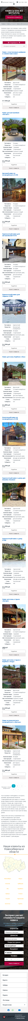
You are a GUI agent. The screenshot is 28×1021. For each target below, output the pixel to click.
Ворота (5, 980)
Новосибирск (7, 878)
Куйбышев (20, 883)
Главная (3, 24)
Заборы (5, 985)
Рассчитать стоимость (14, 17)
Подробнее (14, 104)
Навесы (9, 24)
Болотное (7, 903)
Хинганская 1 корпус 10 (8, 2)
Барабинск (20, 888)
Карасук (8, 893)
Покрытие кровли (14, 942)
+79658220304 (19, 1018)
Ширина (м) (14, 928)
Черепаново (20, 898)
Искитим (7, 883)
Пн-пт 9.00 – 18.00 (22, 2)
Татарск (20, 893)
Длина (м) (14, 935)
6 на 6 (13, 24)
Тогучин (7, 898)
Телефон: (14, 956)
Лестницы (6, 1000)
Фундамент (14, 949)
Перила (5, 995)
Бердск (20, 878)
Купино (20, 903)
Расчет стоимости (14, 107)
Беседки (5, 975)
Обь (8, 888)
